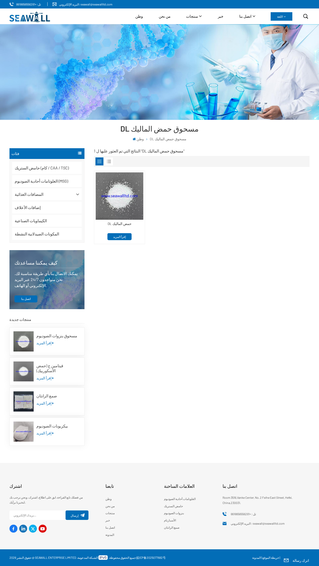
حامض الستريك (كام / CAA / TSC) (42, 167)
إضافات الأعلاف (28, 207)
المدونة (109, 534)
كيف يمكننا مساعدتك (36, 263)
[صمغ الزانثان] (23, 401)
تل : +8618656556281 (243, 514)
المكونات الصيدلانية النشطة (37, 233)
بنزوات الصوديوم (174, 513)
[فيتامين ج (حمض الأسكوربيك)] (23, 371)
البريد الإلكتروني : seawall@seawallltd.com (258, 523)
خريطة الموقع (270, 557)
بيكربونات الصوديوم (52, 426)
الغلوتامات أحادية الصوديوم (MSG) (41, 181)
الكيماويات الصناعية (31, 220)
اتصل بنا (245, 16)
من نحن (164, 16)
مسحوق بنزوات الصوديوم (56, 335)
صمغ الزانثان (46, 395)
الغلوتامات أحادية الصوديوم (180, 498)
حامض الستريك (173, 506)
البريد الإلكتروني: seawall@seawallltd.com (85, 4)
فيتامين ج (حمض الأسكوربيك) (49, 368)
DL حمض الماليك (120, 224)
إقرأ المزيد (44, 343)
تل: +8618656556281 (28, 4)
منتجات (192, 16)
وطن (139, 16)
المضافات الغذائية (29, 194)
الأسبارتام (170, 520)
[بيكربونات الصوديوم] (23, 432)
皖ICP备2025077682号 (151, 557)
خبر (220, 16)
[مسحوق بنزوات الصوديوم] (23, 341)
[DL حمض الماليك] (119, 196)
